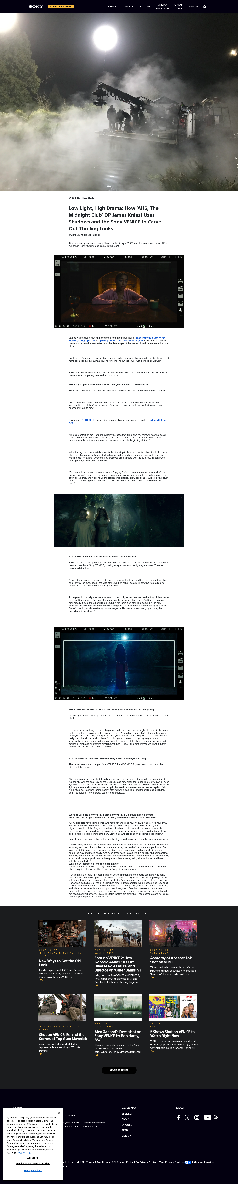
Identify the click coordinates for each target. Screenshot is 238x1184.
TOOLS (125, 1119)
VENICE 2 (126, 1113)
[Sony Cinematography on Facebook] (178, 1118)
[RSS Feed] (216, 1118)
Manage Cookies (204, 1161)
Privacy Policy (24, 1152)
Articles (129, 6)
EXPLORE (126, 1124)
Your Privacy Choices (171, 1161)
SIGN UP (126, 1135)
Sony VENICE (125, 243)
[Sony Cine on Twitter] (186, 1118)
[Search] (204, 6)
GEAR (124, 1130)
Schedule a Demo (61, 6)
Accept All (33, 1157)
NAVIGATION (128, 1108)
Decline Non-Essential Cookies (33, 1163)
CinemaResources (162, 6)
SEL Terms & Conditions (96, 1161)
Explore (145, 6)
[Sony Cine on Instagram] (196, 1118)
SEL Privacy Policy (122, 1161)
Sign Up (193, 6)
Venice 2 (113, 6)
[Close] (59, 1112)
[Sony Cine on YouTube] (207, 1118)
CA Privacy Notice (146, 1161)
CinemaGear (178, 6)
